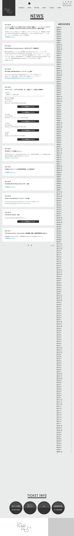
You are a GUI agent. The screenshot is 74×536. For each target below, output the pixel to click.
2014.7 (59, 332)
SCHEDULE (21, 7)
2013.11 (59, 350)
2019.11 (59, 194)
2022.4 (59, 140)
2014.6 (59, 335)
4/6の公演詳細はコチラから (28, 106)
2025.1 (59, 68)
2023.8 (59, 105)
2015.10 (59, 300)
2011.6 (59, 413)
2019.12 (59, 192)
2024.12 (59, 71)
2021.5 (59, 157)
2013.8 (59, 356)
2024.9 (59, 77)
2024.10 (59, 75)
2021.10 (59, 153)
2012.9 (59, 380)
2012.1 (59, 397)
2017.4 (59, 261)
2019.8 (59, 200)
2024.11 (59, 73)
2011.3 (59, 419)
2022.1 (59, 146)
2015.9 (59, 302)
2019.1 (59, 216)
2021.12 (59, 148)
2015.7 (59, 306)
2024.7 (59, 81)
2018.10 (59, 222)
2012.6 (59, 387)
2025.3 (59, 64)
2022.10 (59, 127)
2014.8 (59, 330)
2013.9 (59, 354)
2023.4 (59, 114)
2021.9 (59, 155)
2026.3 (59, 38)
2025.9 (59, 51)
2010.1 (59, 449)
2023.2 (59, 118)
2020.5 (59, 181)
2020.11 (59, 168)
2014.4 (59, 339)
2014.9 (59, 328)
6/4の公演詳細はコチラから (28, 139)
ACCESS (52, 7)
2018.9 (59, 224)
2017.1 (59, 268)
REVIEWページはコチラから (12, 157)
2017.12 (59, 244)
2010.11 (59, 428)
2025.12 (59, 45)
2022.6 (59, 135)
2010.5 (59, 441)
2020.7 (59, 177)
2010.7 (59, 436)
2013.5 (59, 363)
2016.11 (59, 272)
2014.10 (59, 326)
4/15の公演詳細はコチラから (28, 121)
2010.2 (59, 447)
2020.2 (59, 187)
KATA (70, 3)
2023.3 (59, 116)
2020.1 (59, 190)
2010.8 (59, 434)
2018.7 (59, 229)
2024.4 (59, 88)
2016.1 (59, 293)
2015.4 (59, 313)
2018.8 (59, 226)
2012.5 (59, 389)
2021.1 (59, 164)
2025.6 (59, 58)
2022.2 (59, 144)
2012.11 (59, 376)
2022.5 (59, 138)
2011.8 (59, 408)
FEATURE (36, 7)
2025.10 (59, 49)
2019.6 (59, 205)
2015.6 (59, 309)
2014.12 (59, 322)
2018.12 (59, 218)
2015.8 (59, 304)
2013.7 (59, 358)
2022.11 (59, 125)
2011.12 (59, 400)
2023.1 (59, 120)
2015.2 (59, 317)
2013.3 (59, 367)
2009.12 (59, 452)
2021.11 (59, 151)
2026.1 (59, 42)
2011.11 (59, 402)
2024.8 (59, 79)
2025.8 (59, 53)
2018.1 (59, 242)
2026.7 (59, 29)
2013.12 (59, 348)
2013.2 (59, 369)
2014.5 (59, 337)
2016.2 (59, 291)
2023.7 (59, 107)
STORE (59, 7)
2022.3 (59, 142)
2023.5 (59, 112)
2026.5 (59, 34)
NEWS (29, 7)
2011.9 (59, 406)
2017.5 (59, 259)
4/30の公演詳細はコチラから (28, 130)
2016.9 (59, 276)
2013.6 (59, 361)
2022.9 (59, 129)
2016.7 (59, 280)
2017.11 (59, 246)
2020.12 (59, 166)
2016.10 (59, 274)
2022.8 (59, 131)
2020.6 (59, 179)
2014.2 (59, 343)
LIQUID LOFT (65, 3)
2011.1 (59, 423)
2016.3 (59, 289)
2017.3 (59, 263)
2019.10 (59, 196)
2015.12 (59, 296)
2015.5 (59, 311)
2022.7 (59, 133)
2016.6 (59, 283)
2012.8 (59, 382)
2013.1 (59, 371)
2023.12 (59, 96)
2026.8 (59, 27)
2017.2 (59, 265)
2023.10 (59, 101)
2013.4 (59, 365)
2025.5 (59, 60)
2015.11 (59, 298)
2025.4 (59, 62)
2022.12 (59, 122)
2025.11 (59, 47)
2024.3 (59, 90)
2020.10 (59, 170)
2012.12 (59, 374)
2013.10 (59, 352)
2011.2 (59, 421)
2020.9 (59, 172)
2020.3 (59, 185)
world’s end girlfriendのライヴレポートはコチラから (17, 203)
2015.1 (59, 319)
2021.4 (59, 159)
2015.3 (59, 315)
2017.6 (59, 257)
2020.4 (59, 183)
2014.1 (59, 345)
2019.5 (59, 207)
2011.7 (59, 410)
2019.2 (59, 213)
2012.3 (59, 393)
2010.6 (59, 439)
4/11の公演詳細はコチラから (28, 221)
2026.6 (59, 32)
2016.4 (59, 287)
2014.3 (59, 341)
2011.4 (59, 417)
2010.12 (59, 426)
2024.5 (59, 86)
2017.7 (59, 255)
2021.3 (59, 161)
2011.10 (59, 404)
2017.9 (59, 250)
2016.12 (59, 270)
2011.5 (59, 415)
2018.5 (59, 233)
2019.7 (59, 203)
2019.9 (59, 198)
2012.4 (59, 391)
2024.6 (59, 83)
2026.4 (59, 36)
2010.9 (59, 432)
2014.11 (59, 324)
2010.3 (59, 445)
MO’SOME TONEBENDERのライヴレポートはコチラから (19, 78)
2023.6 (59, 109)
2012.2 (59, 395)
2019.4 (59, 209)
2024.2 (59, 92)
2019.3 (59, 211)
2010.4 (59, 443)
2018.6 (59, 231)
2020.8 (59, 174)
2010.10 (59, 430)
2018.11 (59, 220)
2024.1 (59, 94)
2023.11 (59, 99)
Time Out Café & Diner (67, 5)
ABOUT (44, 7)
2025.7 (59, 55)
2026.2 (59, 40)
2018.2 (59, 239)
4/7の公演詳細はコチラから (28, 112)
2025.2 (59, 66)
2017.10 (59, 248)
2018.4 (59, 235)
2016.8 (59, 278)
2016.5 (59, 285)
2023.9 (59, 103)
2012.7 (59, 384)
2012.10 (59, 378)
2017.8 (59, 252)
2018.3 (59, 237)
